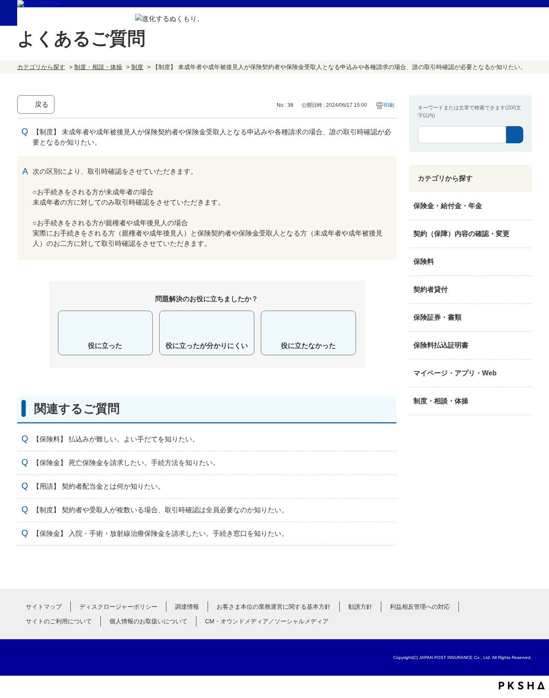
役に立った (105, 345)
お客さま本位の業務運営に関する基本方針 (274, 606)
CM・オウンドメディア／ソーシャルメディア (267, 621)
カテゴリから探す (41, 66)
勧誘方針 (360, 606)
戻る (41, 104)
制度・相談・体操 (98, 66)
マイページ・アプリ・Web (455, 373)
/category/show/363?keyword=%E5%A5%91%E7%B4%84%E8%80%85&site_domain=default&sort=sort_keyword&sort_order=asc (523, 233)
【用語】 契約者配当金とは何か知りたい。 (99, 486)
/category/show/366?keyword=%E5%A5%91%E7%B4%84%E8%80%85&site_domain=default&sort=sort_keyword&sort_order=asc (523, 373)
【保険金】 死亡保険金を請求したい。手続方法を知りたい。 (126, 462)
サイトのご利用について (59, 621)
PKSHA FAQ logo (522, 685)
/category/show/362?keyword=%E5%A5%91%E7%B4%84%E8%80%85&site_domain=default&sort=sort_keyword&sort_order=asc (523, 206)
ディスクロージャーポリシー (118, 606)
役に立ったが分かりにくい (207, 345)
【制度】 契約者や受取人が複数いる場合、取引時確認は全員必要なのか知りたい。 (160, 510)
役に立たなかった (308, 345)
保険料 (423, 261)
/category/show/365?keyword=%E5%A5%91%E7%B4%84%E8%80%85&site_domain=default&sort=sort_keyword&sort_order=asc (523, 345)
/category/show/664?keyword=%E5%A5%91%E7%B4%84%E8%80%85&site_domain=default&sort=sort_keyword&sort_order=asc (523, 401)
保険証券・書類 (437, 317)
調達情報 (187, 606)
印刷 (389, 105)
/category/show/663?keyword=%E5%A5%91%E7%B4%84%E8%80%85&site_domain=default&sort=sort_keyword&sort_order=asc (523, 317)
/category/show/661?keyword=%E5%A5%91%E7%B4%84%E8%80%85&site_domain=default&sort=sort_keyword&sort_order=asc (523, 261)
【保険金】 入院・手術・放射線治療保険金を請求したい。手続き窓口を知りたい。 (160, 533)
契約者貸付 (430, 289)
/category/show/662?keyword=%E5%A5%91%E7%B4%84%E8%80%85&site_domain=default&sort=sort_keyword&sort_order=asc (523, 289)
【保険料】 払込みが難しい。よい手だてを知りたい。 (116, 439)
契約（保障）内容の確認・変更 (461, 233)
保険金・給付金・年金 (447, 205)
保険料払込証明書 (440, 345)
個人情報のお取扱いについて (148, 621)
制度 (137, 66)
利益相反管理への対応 (420, 606)
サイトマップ (44, 606)
